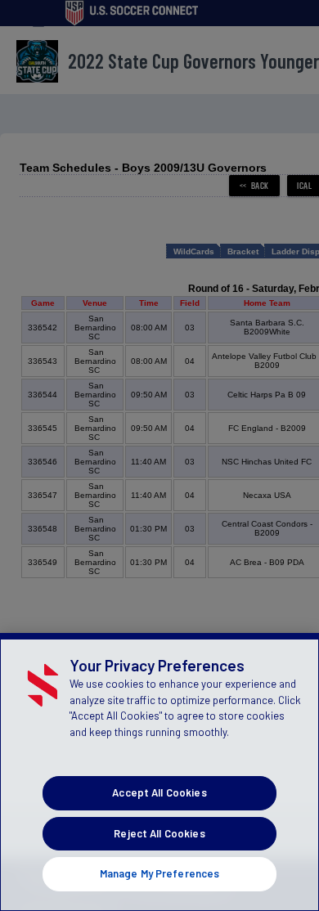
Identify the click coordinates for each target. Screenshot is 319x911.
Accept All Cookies (159, 792)
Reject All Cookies (159, 833)
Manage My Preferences (160, 873)
